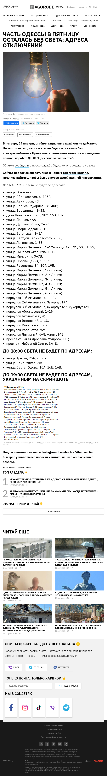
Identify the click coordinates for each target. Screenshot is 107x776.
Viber (78, 452)
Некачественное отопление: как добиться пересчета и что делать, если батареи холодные (53, 481)
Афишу (72, 7)
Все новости (90, 25)
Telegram (38, 667)
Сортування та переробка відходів (27, 20)
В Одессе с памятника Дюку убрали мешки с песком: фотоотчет (76, 593)
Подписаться (71, 686)
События (56, 20)
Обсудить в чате (24, 467)
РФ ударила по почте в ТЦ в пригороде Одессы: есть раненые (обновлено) (78, 626)
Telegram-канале (75, 173)
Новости (6, 6)
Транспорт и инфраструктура (83, 20)
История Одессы (39, 15)
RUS (95, 7)
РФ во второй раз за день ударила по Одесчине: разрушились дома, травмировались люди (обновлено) (25, 628)
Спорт (73, 25)
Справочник (8, 7)
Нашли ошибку (9, 467)
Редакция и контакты (53, 729)
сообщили (22, 165)
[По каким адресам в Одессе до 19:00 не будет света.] (32, 412)
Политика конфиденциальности (53, 737)
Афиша (15, 6)
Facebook (65, 452)
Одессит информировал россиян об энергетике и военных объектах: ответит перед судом (27, 595)
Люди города (37, 25)
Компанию (82, 7)
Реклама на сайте (54, 733)
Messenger (63, 667)
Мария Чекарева (16, 129)
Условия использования (53, 725)
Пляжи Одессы (92, 15)
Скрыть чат (53, 511)
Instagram (49, 452)
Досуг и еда (57, 25)
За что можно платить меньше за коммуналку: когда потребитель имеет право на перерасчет (53, 492)
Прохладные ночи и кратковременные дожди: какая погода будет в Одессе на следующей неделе (79, 562)
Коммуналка (17, 25)
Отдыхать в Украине (13, 15)
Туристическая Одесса (66, 15)
